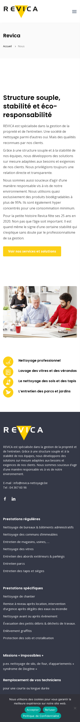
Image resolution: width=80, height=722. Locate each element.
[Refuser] (75, 708)
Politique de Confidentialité (41, 715)
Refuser (50, 709)
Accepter (33, 709)
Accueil (7, 46)
